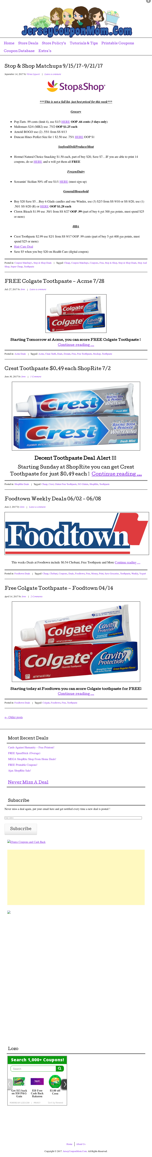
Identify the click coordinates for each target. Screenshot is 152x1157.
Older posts (14, 717)
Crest (51, 484)
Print (101, 573)
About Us (81, 1144)
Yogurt (142, 573)
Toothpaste (29, 266)
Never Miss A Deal (28, 783)
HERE (65, 121)
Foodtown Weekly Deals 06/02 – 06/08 (53, 499)
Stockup (97, 353)
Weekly (134, 573)
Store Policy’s (54, 43)
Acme (41, 353)
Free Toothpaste (84, 353)
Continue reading (76, 345)
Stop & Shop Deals (42, 262)
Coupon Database (19, 51)
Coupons (94, 262)
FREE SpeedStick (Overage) (24, 753)
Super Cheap (17, 266)
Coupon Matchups (80, 262)
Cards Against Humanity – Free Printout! (31, 747)
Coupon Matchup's (23, 262)
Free (102, 262)
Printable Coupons (117, 43)
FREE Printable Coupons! (22, 765)
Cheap (67, 262)
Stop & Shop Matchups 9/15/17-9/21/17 (54, 66)
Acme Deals (20, 353)
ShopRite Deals (21, 484)
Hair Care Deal (23, 246)
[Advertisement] (76, 877)
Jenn (23, 289)
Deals (60, 353)
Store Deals (28, 43)
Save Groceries (112, 573)
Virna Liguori (33, 74)
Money (94, 573)
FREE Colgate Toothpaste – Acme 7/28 (54, 281)
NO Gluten (83, 484)
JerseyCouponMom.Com (75, 1151)
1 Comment (35, 376)
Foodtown (80, 573)
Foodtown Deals (22, 573)
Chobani (54, 573)
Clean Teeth (50, 353)
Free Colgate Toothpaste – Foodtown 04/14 (59, 588)
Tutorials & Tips (84, 43)
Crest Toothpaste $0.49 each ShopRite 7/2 (58, 369)
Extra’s (44, 51)
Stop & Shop (111, 262)
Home (9, 43)
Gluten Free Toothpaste (66, 484)
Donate (67, 353)
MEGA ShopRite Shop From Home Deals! (32, 759)
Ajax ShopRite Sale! (19, 770)
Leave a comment (53, 74)
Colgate (46, 702)
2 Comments (37, 596)
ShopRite (93, 484)
